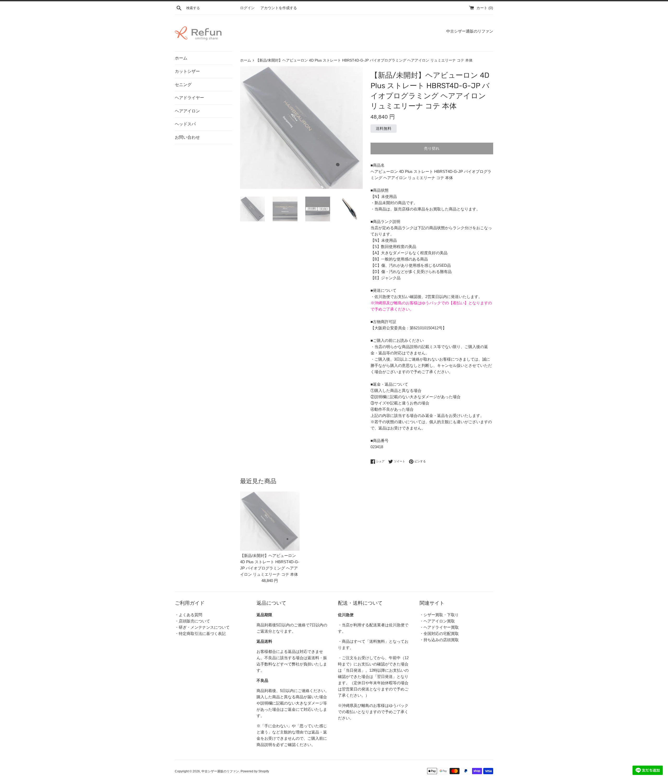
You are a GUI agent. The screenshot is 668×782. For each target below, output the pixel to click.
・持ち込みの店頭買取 (439, 640)
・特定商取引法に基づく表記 (200, 633)
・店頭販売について (192, 621)
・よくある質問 (188, 615)
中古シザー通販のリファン (220, 771)
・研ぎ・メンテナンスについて (202, 627)
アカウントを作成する (278, 8)
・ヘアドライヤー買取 (439, 627)
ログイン (247, 8)
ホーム (181, 58)
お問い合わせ (187, 137)
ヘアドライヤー (189, 97)
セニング (183, 84)
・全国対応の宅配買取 (439, 633)
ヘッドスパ (185, 124)
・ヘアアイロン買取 (437, 621)
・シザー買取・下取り (439, 615)
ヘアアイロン (187, 111)
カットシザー (187, 71)
